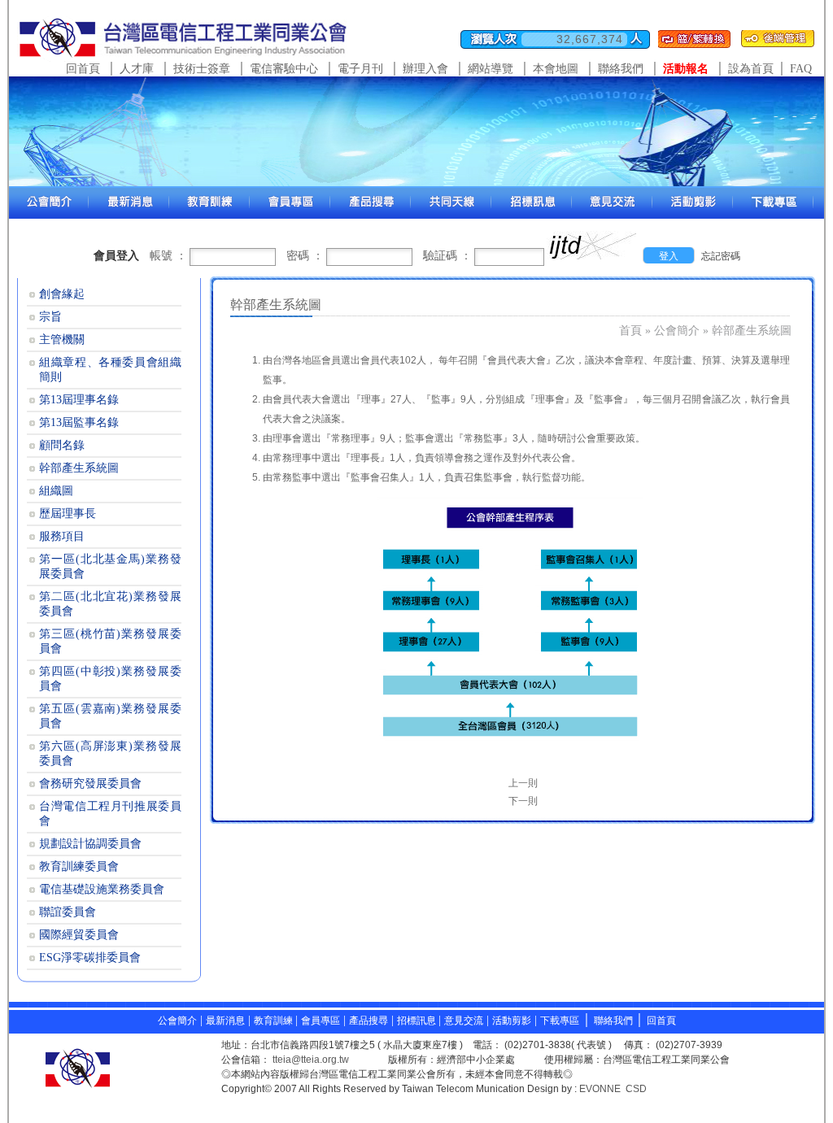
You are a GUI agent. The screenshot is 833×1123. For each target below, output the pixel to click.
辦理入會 (425, 69)
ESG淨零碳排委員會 (90, 957)
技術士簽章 (201, 69)
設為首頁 (751, 69)
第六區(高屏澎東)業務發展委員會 (110, 753)
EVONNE (600, 1089)
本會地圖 (555, 69)
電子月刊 (360, 69)
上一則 (523, 783)
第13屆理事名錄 (79, 400)
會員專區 (320, 1020)
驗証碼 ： (447, 256)
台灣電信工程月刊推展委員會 (110, 813)
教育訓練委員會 (79, 866)
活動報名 (686, 69)
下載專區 (559, 1020)
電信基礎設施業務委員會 (101, 889)
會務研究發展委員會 (90, 783)
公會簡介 (677, 330)
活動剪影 (511, 1020)
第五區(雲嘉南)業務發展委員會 (110, 716)
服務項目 (62, 536)
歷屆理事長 (67, 513)
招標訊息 (417, 1020)
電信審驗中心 (284, 69)
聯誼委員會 (67, 912)
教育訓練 (274, 1020)
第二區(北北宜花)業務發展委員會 (110, 603)
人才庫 (137, 69)
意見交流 (463, 1020)
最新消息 (225, 1020)
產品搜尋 (368, 1020)
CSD (636, 1089)
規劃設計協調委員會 (90, 844)
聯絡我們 (620, 69)
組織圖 (56, 491)
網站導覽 (490, 69)
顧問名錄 (62, 445)
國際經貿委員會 (79, 935)
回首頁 (83, 69)
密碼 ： (305, 256)
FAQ (801, 69)
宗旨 (50, 317)
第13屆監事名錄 (79, 422)
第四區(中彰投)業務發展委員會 (110, 678)
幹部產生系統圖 (752, 330)
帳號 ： (168, 256)
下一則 (523, 801)
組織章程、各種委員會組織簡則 (110, 369)
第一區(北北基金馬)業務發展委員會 (110, 566)
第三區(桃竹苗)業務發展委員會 (110, 641)
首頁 (630, 330)
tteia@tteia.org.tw (311, 1059)
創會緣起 (62, 294)
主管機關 (62, 339)
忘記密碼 (720, 256)
